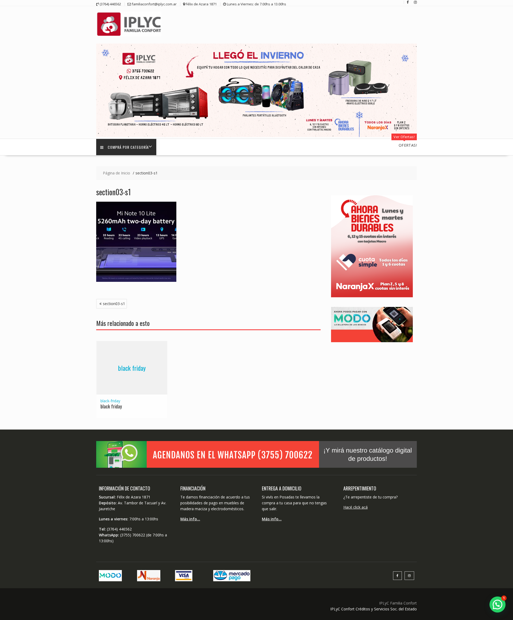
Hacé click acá (355, 507)
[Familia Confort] (256, 135)
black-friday (110, 400)
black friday (132, 368)
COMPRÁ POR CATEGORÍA (128, 147)
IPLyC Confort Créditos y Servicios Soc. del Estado (373, 608)
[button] (497, 604)
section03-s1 (114, 303)
